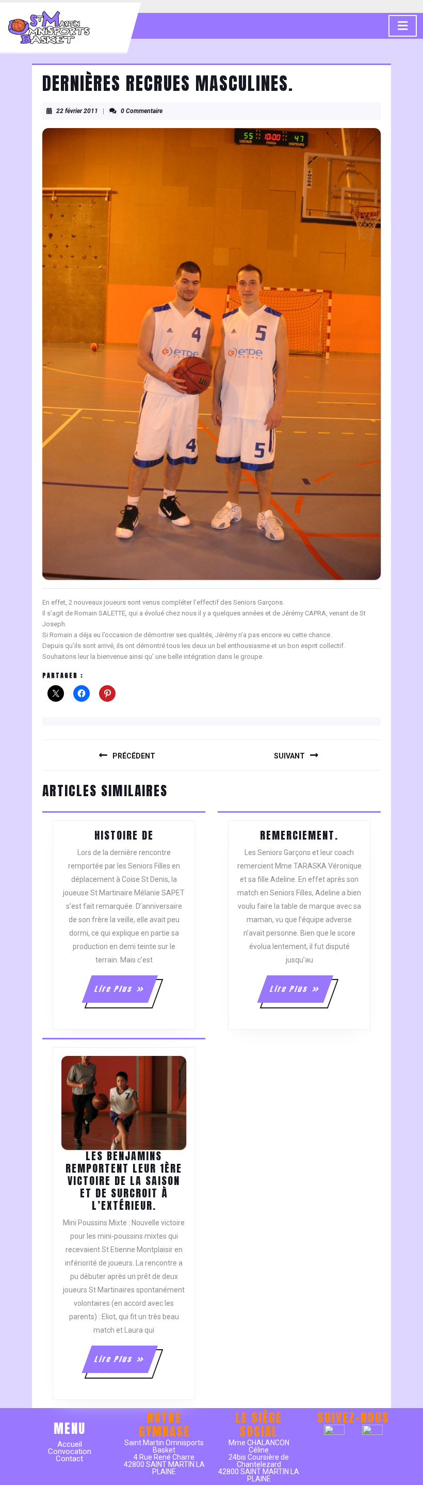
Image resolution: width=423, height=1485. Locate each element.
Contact (69, 1458)
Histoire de (124, 835)
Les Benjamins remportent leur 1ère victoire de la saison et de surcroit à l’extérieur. (124, 1180)
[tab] (402, 26)
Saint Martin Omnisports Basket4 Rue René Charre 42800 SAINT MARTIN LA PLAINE (164, 1457)
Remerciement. (299, 835)
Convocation (69, 1451)
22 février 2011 (77, 111)
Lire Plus (125, 993)
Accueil (69, 1444)
